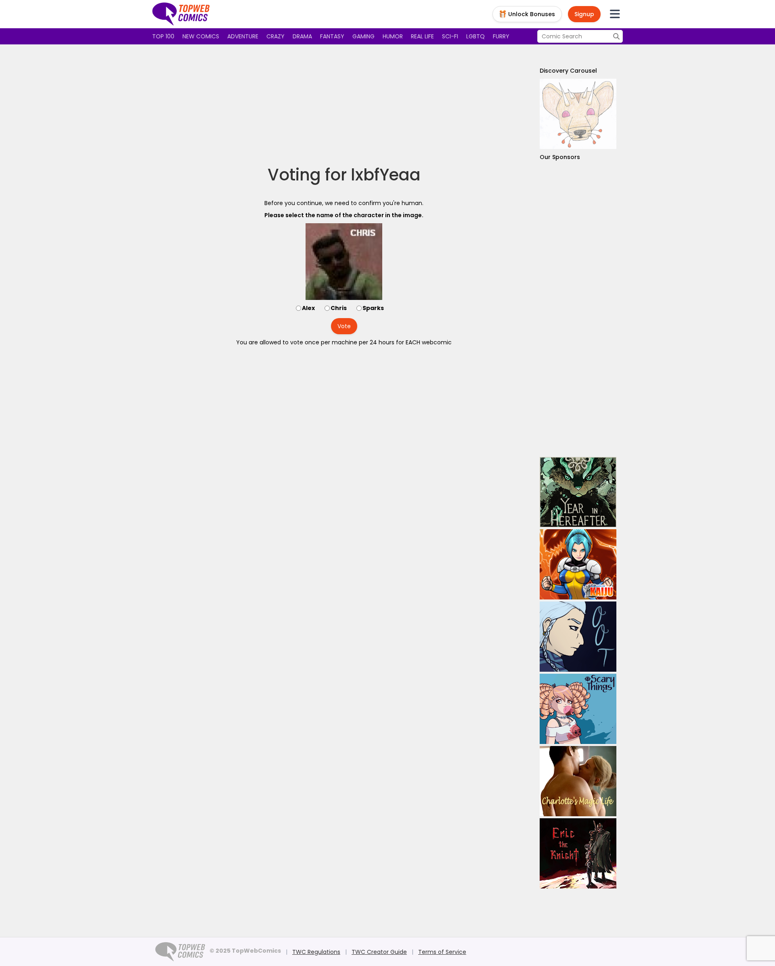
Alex (308, 308)
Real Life (422, 36)
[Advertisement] (344, 104)
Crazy (275, 36)
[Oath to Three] (578, 636)
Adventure (242, 36)
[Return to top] (181, 14)
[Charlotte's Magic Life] (578, 781)
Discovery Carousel (568, 71)
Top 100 (163, 36)
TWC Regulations (316, 952)
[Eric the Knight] (578, 853)
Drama (302, 36)
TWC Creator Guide (379, 952)
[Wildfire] (578, 114)
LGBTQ (475, 36)
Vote (344, 326)
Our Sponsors (560, 157)
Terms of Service (442, 952)
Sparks (373, 308)
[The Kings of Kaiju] (578, 564)
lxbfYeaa (386, 174)
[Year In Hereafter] (578, 492)
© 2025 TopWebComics (245, 951)
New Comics (200, 36)
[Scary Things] (578, 709)
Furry (501, 36)
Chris (339, 308)
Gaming (363, 36)
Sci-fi (450, 36)
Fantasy (332, 36)
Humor (393, 36)
